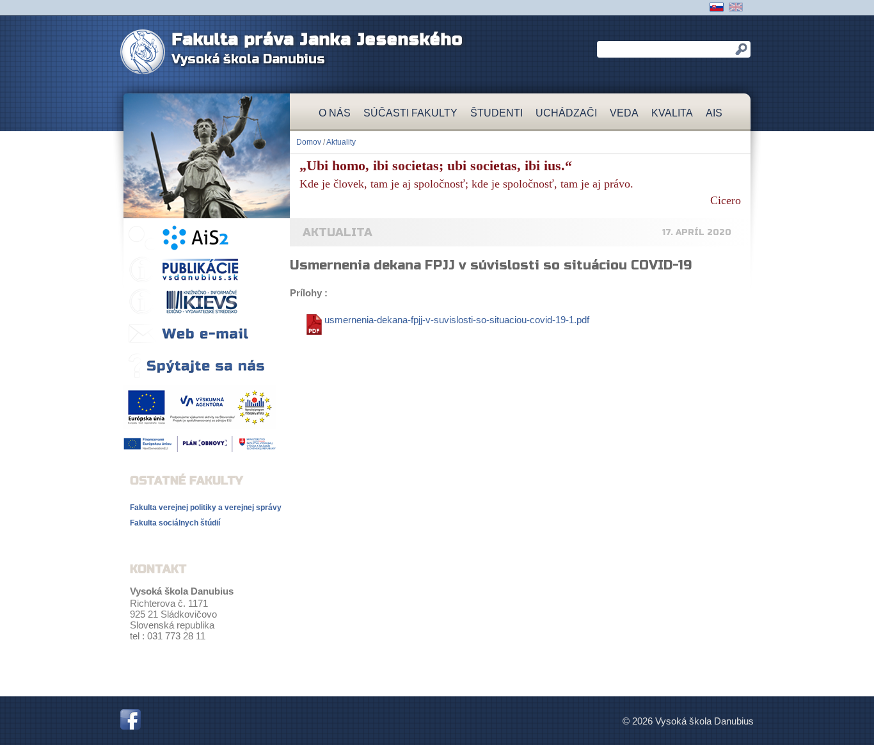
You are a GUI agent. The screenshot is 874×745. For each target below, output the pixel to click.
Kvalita (672, 113)
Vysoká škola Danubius (248, 59)
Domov (308, 142)
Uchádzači (566, 113)
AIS (714, 113)
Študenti (496, 113)
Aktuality (341, 142)
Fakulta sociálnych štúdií (175, 522)
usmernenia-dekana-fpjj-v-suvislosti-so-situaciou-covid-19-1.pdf (456, 319)
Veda (624, 113)
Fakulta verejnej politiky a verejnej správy (206, 507)
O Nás (335, 113)
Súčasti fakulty (410, 113)
